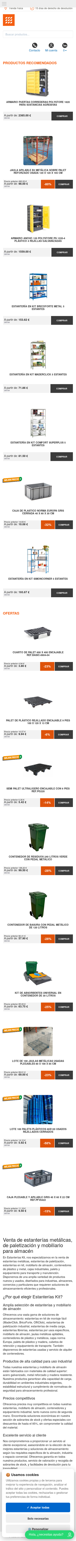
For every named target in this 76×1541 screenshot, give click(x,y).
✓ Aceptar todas (38, 1507)
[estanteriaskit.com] (38, 20)
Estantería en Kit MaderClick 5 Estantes (38, 374)
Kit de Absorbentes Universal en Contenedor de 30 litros (38, 994)
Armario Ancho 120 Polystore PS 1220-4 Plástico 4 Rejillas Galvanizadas (38, 240)
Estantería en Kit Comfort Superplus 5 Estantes (38, 444)
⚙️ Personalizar (38, 1529)
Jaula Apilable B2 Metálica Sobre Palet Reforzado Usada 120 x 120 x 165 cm (38, 172)
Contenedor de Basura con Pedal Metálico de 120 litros (38, 926)
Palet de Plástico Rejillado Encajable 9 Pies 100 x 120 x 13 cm (38, 722)
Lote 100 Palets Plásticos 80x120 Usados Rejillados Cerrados (38, 1131)
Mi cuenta (51, 50)
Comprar (62, 116)
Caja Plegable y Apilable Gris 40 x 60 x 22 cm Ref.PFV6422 (38, 1199)
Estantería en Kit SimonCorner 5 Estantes (38, 578)
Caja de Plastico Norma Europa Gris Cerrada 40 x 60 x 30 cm (38, 512)
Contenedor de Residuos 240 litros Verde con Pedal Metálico (38, 858)
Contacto (34, 50)
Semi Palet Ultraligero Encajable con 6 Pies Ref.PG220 (38, 790)
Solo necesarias (38, 1518)
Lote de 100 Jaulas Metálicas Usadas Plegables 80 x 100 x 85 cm (38, 1062)
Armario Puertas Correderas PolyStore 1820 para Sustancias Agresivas (38, 103)
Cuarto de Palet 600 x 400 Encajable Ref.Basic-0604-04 (38, 654)
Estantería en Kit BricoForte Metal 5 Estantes (38, 308)
